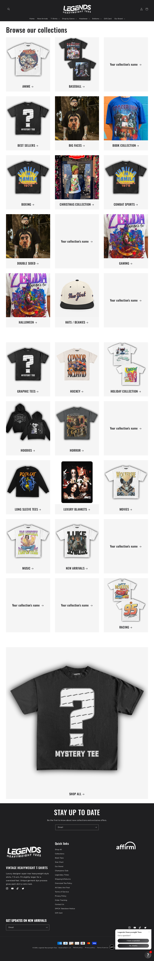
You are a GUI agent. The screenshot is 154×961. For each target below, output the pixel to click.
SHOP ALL (75, 794)
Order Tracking (61, 900)
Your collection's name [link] (124, 64)
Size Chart (59, 862)
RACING (124, 627)
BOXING (26, 204)
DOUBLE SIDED (26, 263)
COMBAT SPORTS (124, 204)
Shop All (58, 850)
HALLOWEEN (26, 322)
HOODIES (26, 450)
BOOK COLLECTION (124, 145)
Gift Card (58, 913)
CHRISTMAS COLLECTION (75, 204)
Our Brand (59, 866)
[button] (8, 9)
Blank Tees (59, 858)
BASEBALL (75, 86)
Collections (59, 854)
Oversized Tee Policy (63, 883)
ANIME (26, 86)
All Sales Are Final (62, 888)
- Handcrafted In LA (64, 948)
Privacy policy (90, 947)
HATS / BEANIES (75, 322)
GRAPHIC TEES (26, 391)
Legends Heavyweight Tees (47, 948)
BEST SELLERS (26, 145)
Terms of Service (62, 892)
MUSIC (26, 568)
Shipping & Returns (63, 879)
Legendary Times (62, 875)
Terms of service (102, 947)
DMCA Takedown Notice (65, 909)
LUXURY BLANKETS (75, 509)
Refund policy (78, 947)
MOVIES (124, 509)
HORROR (75, 450)
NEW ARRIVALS (75, 568)
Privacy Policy (60, 896)
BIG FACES (75, 145)
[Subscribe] (96, 827)
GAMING (124, 263)
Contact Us (59, 904)
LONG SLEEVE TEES (26, 509)
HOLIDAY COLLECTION (124, 391)
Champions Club (61, 871)
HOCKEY (75, 391)
